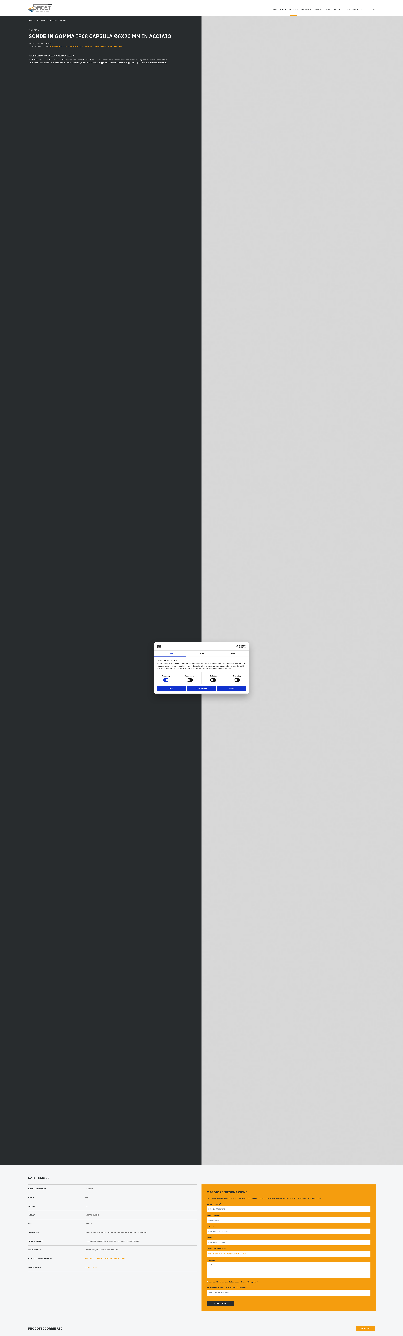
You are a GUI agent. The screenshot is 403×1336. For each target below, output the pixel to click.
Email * (209, 1237)
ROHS (123, 1258)
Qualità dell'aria (86, 47)
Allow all (232, 688)
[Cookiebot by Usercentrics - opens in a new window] (237, 646)
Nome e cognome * (214, 1204)
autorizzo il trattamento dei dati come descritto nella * (233, 1282)
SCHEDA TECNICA (91, 1267)
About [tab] (233, 653)
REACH (116, 1258)
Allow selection (201, 688)
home (275, 9)
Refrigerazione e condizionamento (64, 47)
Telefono (210, 1226)
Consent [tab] (170, 653)
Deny (171, 688)
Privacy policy (251, 1282)
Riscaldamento (101, 47)
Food (110, 47)
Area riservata (352, 9)
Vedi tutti (365, 1328)
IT (366, 9)
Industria (118, 47)
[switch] (190, 680)
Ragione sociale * (214, 1215)
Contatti (336, 9)
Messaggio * (212, 1260)
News (328, 9)
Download (319, 9)
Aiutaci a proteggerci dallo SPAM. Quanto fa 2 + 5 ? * (227, 1287)
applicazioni (306, 9)
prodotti (53, 20)
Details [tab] (201, 653)
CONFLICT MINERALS (104, 1258)
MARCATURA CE (90, 1258)
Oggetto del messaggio (216, 1249)
